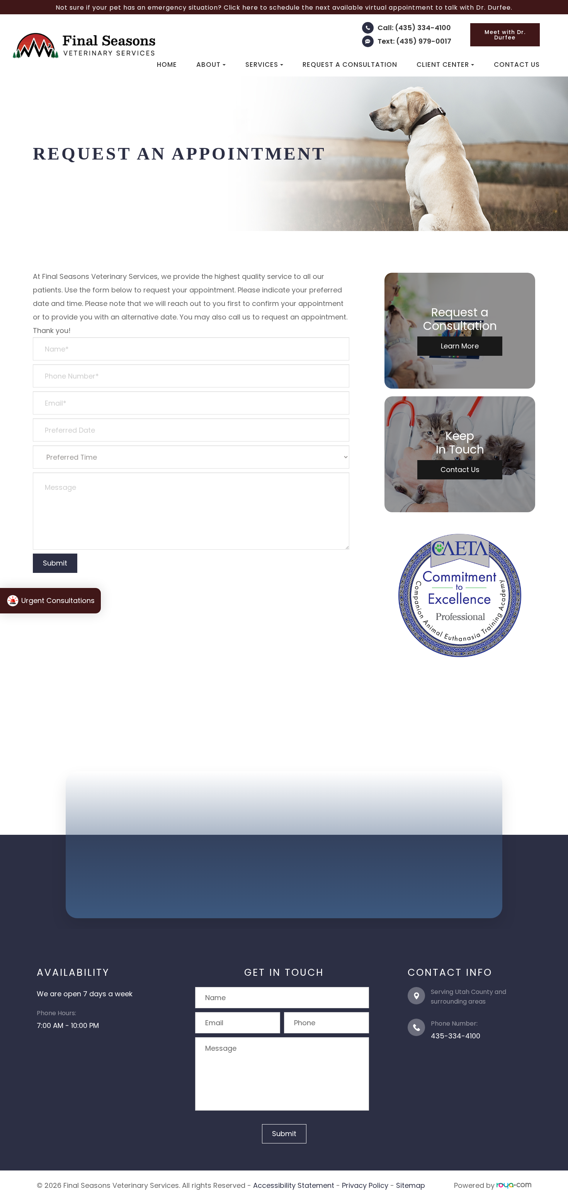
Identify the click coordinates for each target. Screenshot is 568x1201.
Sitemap (410, 1185)
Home (167, 64)
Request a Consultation (350, 64)
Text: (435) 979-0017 (414, 41)
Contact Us (517, 64)
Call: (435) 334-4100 (414, 27)
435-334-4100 (455, 1036)
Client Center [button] (443, 64)
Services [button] (261, 64)
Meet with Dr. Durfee (505, 34)
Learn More (460, 346)
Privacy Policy (365, 1185)
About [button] (208, 64)
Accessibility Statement (293, 1185)
